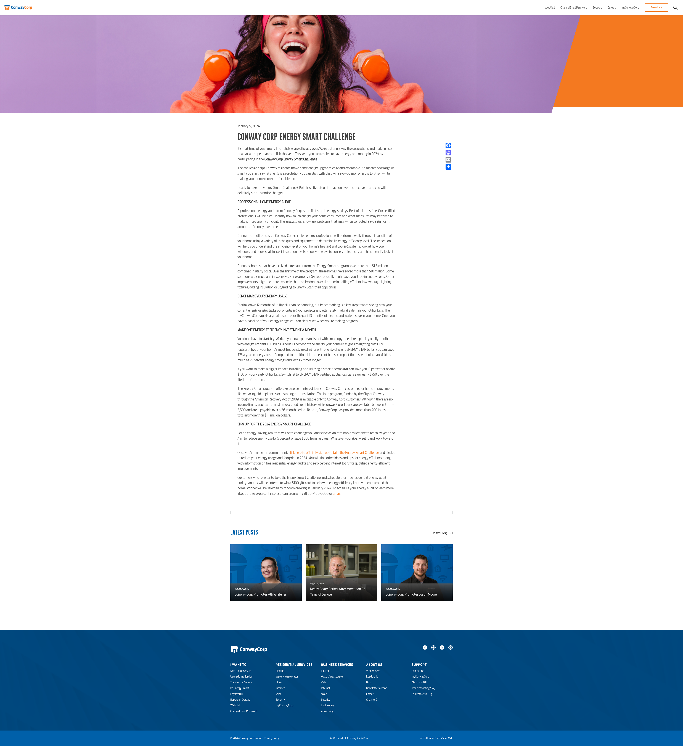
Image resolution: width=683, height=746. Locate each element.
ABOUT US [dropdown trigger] (374, 665)
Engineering (327, 705)
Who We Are (373, 671)
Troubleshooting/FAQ (423, 688)
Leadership (372, 676)
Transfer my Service (241, 682)
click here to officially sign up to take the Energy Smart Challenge (334, 452)
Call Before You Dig (422, 694)
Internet (280, 688)
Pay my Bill (236, 694)
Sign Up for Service (240, 671)
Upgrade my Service (241, 676)
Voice (278, 694)
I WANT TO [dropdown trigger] (238, 665)
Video (279, 682)
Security (280, 699)
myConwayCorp (630, 7)
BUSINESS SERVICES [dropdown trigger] (337, 665)
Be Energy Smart (239, 688)
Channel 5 (371, 699)
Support (597, 7)
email (337, 493)
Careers (612, 7)
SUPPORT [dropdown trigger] (419, 665)
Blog (368, 682)
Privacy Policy (271, 738)
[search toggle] (675, 8)
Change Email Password (573, 7)
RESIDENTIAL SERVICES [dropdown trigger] (294, 665)
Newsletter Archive (376, 688)
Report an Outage (240, 699)
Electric (280, 671)
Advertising (327, 711)
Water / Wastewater (287, 676)
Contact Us (418, 671)
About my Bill (419, 682)
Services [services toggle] (656, 7)
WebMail (550, 7)
